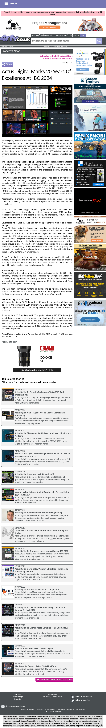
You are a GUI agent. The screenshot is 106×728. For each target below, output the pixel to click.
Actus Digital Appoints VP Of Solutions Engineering (38, 513)
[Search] (99, 41)
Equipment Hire (61, 35)
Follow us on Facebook (83, 697)
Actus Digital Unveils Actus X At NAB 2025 (34, 474)
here (89, 12)
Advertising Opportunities (52, 697)
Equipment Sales (46, 35)
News (83, 35)
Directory (35, 35)
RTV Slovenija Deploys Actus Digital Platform (35, 666)
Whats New (52, 694)
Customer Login (17, 697)
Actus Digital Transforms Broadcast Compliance (37, 590)
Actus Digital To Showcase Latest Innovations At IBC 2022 (41, 551)
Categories (17, 699)
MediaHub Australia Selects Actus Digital (34, 648)
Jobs (70, 35)
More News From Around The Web (55, 680)
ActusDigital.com (9, 342)
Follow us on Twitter (82, 700)
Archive (76, 35)
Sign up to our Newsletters (15, 706)
